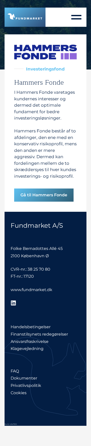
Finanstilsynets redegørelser (39, 334)
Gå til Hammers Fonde (43, 195)
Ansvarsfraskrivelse (30, 341)
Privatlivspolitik (26, 385)
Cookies (19, 392)
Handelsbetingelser (31, 326)
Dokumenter (24, 378)
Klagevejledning (27, 348)
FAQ (15, 371)
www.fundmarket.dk (31, 289)
